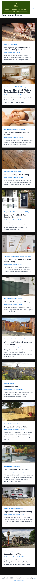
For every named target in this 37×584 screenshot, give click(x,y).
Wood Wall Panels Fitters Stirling (13, 298)
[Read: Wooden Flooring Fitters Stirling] (18, 159)
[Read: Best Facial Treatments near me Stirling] (18, 117)
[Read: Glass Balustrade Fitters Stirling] (18, 454)
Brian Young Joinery (12, 15)
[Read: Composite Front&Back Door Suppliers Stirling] (18, 199)
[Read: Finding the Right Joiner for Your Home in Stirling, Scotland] (18, 32)
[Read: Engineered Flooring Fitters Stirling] (18, 496)
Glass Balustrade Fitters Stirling (12, 466)
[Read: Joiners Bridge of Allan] (18, 538)
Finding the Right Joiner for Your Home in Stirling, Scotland (17, 49)
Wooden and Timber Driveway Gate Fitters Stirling (17, 339)
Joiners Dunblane (9, 383)
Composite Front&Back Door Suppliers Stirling (16, 212)
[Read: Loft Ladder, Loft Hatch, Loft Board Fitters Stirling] (18, 244)
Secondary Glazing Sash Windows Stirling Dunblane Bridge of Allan (17, 91)
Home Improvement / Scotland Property (15, 87)
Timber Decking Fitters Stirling (12, 423)
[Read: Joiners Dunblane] (18, 371)
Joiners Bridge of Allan (10, 551)
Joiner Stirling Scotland (10, 44)
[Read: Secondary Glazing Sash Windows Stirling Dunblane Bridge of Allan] (18, 74)
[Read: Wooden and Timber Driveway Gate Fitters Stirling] (18, 326)
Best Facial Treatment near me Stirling (14, 129)
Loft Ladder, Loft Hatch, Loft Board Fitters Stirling (17, 256)
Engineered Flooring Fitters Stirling (13, 508)
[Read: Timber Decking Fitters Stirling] (18, 411)
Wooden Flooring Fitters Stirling (12, 171)
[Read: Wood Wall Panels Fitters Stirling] (18, 286)
